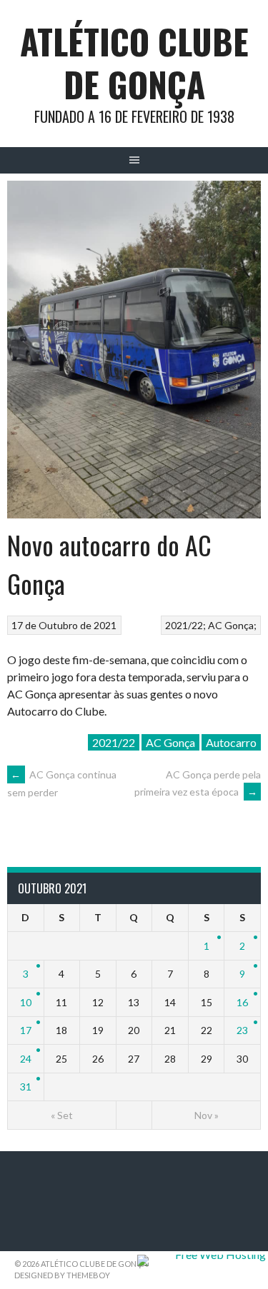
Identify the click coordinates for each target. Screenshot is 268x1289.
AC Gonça (231, 625)
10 (25, 1002)
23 (242, 1030)
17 (25, 1030)
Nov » (206, 1115)
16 (242, 1002)
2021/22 (184, 625)
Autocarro (231, 742)
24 (25, 1059)
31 (25, 1086)
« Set (62, 1115)
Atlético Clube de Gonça (134, 62)
